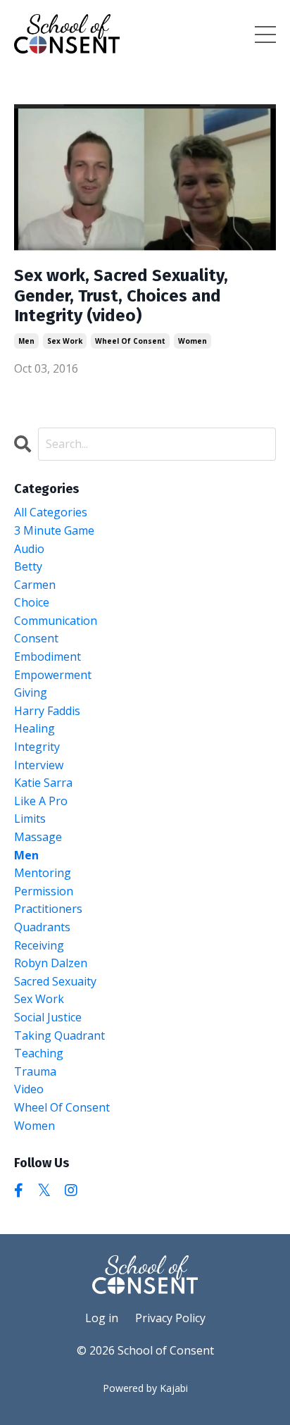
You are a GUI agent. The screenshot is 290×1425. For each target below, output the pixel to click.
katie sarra (43, 782)
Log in (101, 1318)
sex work (64, 341)
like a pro (41, 801)
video (29, 1089)
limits (30, 818)
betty (28, 566)
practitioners (48, 908)
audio (29, 548)
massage (38, 837)
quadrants (42, 927)
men (26, 341)
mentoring (42, 872)
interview (38, 765)
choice (31, 602)
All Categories (50, 512)
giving (30, 692)
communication (55, 620)
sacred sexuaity (55, 981)
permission (43, 891)
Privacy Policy (170, 1318)
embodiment (47, 656)
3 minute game (54, 530)
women (192, 341)
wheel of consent (130, 341)
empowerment (53, 675)
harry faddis (47, 710)
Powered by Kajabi (145, 1388)
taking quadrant (59, 1035)
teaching (38, 1053)
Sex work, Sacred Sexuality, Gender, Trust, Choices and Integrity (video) (121, 296)
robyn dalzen (50, 963)
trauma (35, 1071)
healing (34, 728)
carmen (35, 584)
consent (36, 638)
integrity (37, 746)
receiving (39, 945)
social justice (48, 1017)
